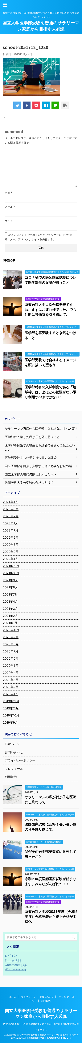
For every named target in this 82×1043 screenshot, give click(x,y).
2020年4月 (10, 673)
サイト (9, 220)
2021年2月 (10, 616)
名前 (8, 192)
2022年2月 (10, 552)
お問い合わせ (14, 752)
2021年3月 (10, 609)
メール (10, 206)
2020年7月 (10, 651)
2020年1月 (10, 694)
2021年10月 (11, 573)
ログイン (11, 955)
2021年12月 (11, 566)
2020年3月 (10, 680)
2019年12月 (11, 701)
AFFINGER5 (64, 1037)
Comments (16, 965)
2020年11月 (11, 630)
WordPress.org (15, 969)
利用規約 (11, 777)
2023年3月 (10, 509)
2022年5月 (10, 537)
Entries (13, 960)
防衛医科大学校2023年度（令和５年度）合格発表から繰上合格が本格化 (51, 917)
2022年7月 (10, 530)
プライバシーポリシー (20, 760)
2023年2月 (10, 516)
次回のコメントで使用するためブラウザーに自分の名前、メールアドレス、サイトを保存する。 (38, 237)
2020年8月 (10, 644)
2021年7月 (10, 594)
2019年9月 (10, 722)
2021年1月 (10, 623)
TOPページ (12, 744)
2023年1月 (10, 523)
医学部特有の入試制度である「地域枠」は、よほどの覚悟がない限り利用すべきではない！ (50, 392)
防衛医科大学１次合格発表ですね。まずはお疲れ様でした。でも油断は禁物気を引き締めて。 (50, 309)
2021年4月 (10, 601)
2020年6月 (10, 658)
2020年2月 (10, 687)
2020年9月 (10, 637)
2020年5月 (10, 665)
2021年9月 (10, 580)
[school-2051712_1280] (46, 105)
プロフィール (14, 769)
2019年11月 (11, 708)
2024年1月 (10, 502)
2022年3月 (10, 544)
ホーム (12, 997)
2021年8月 (10, 587)
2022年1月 (10, 559)
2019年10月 (11, 715)
